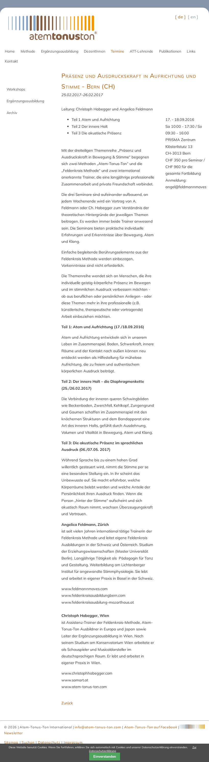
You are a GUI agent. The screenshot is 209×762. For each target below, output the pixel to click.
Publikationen (170, 51)
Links (191, 51)
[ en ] (193, 16)
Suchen (28, 742)
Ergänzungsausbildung (60, 51)
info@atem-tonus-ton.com (98, 727)
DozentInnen (94, 51)
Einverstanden (104, 756)
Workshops (16, 89)
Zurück (67, 703)
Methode (28, 51)
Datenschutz (49, 742)
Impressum (73, 742)
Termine (117, 51)
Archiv (12, 112)
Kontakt (11, 61)
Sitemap (11, 742)
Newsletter (13, 733)
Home (10, 51)
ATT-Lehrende (141, 51)
